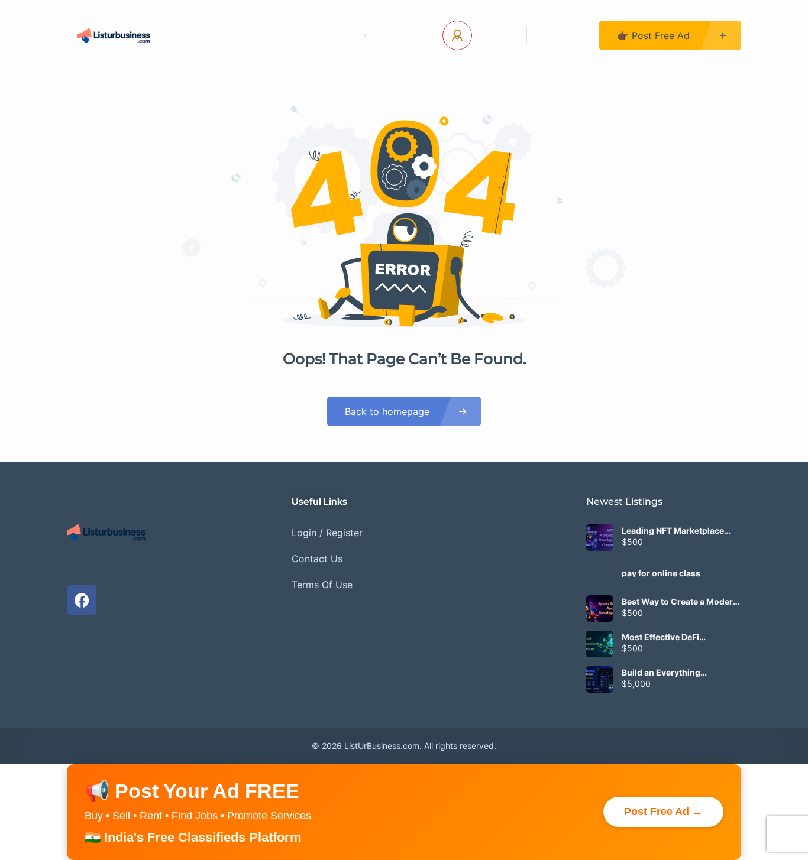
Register (563, 35)
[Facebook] (81, 600)
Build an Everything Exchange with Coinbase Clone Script (672, 672)
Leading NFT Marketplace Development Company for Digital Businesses (676, 531)
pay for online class (661, 573)
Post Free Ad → (663, 811)
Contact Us (277, 35)
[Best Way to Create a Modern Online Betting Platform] (599, 608)
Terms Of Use (322, 584)
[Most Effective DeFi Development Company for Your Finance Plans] (599, 644)
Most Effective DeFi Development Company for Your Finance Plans (676, 637)
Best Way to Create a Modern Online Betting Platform (680, 602)
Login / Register (327, 532)
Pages (343, 35)
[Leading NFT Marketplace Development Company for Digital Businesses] (599, 537)
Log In (495, 35)
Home (211, 35)
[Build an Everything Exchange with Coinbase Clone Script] (599, 679)
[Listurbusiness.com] (115, 35)
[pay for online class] (599, 573)
